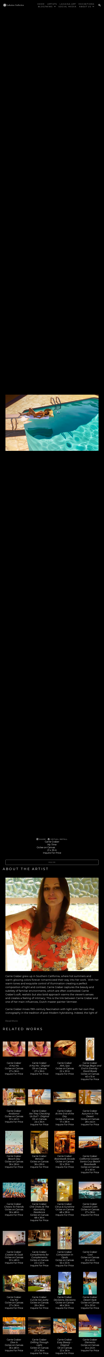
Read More (11, 1021)
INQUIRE (52, 862)
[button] (47, 6)
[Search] (99, 5)
